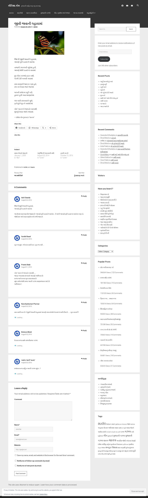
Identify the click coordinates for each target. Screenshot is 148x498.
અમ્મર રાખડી (104, 203)
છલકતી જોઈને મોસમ (107, 205)
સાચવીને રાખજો (123, 135)
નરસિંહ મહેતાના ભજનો (107, 390)
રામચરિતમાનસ (105, 401)
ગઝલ (25, 167)
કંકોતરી (108, 432)
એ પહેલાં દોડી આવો (106, 93)
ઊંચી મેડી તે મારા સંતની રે (108, 200)
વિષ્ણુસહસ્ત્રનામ (106, 404)
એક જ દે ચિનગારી (106, 225)
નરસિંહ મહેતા (106, 444)
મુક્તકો (102, 95)
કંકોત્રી (113, 432)
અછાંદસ (132, 424)
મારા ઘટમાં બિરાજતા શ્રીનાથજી (110, 319)
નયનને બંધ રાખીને (106, 340)
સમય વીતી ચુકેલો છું (107, 214)
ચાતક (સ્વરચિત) (31, 13)
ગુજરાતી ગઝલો (45, 13)
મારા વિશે (20, 13)
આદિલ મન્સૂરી (122, 428)
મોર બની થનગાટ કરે (107, 267)
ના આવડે (103, 104)
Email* (16, 435)
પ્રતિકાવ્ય (125, 444)
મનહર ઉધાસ (111, 447)
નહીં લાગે (103, 87)
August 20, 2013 (26, 27)
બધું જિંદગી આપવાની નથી (45, 153)
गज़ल (128, 424)
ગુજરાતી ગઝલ (119, 436)
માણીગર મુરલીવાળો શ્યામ (108, 219)
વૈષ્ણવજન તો (104, 194)
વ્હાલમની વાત (104, 230)
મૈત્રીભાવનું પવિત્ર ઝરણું (108, 350)
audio (102, 423)
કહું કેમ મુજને (104, 208)
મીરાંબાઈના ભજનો (106, 398)
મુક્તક (131, 448)
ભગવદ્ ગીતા (104, 393)
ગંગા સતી (117, 432)
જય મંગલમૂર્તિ (105, 197)
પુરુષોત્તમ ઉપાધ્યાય (117, 444)
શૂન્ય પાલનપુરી (130, 451)
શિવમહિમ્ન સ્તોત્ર (106, 309)
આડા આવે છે (104, 106)
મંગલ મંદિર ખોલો (105, 278)
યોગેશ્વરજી (104, 451)
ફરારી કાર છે (64, 153)
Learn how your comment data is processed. (58, 485)
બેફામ (99, 448)
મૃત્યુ (99, 451)
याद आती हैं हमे (18, 175)
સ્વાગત (11, 13)
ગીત (105, 435)
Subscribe (104, 59)
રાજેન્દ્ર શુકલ (112, 451)
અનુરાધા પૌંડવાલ (103, 428)
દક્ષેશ (99, 444)
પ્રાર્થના (131, 444)
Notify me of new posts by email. (29, 466)
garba (117, 424)
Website (17, 445)
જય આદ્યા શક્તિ (106, 222)
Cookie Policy (43, 494)
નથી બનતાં (103, 101)
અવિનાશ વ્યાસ (113, 428)
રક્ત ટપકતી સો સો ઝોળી (108, 330)
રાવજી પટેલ (120, 451)
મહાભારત (103, 395)
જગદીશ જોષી (121, 441)
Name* (17, 425)
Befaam (108, 424)
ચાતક (33, 167)
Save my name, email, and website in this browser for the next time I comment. (46, 455)
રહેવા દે (102, 90)
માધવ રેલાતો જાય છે (20, 153)
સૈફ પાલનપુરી (105, 454)
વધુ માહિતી (90, 13)
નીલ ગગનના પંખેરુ (106, 361)
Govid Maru (104, 154)
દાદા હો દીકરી (104, 233)
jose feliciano (123, 424)
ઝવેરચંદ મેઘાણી (131, 441)
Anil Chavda (25, 198)
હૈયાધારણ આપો (79, 175)
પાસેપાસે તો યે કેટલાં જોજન (109, 227)
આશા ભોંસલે (130, 428)
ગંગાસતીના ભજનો (106, 384)
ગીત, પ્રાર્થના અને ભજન (62, 13)
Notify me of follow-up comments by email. (33, 461)
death (113, 424)
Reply (85, 196)
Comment (18, 399)
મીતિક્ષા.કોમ (14, 5)
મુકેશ (127, 448)
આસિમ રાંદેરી (102, 432)
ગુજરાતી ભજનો (105, 387)
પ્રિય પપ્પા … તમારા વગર (108, 298)
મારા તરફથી (121, 448)
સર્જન (99, 454)
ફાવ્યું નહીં (103, 84)
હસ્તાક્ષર (112, 454)
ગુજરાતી (110, 436)
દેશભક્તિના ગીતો (105, 288)
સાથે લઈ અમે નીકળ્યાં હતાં (109, 98)
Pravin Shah (25, 265)
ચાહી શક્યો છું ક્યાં (106, 81)
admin (35, 27)
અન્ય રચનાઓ (78, 13)
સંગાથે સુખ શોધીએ (106, 211)
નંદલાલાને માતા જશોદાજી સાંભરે (117, 141)
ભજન (103, 448)
